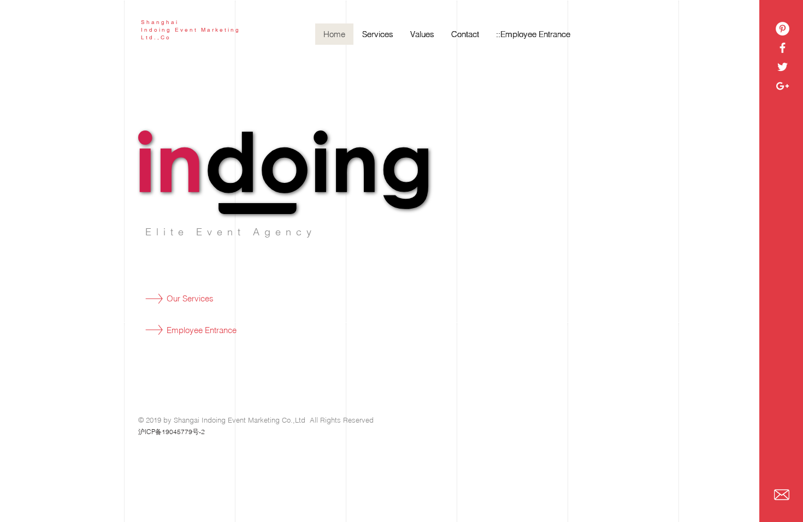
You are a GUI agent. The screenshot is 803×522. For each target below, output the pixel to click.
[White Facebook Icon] (782, 48)
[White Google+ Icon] (782, 86)
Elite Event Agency (230, 232)
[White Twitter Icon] (782, 67)
